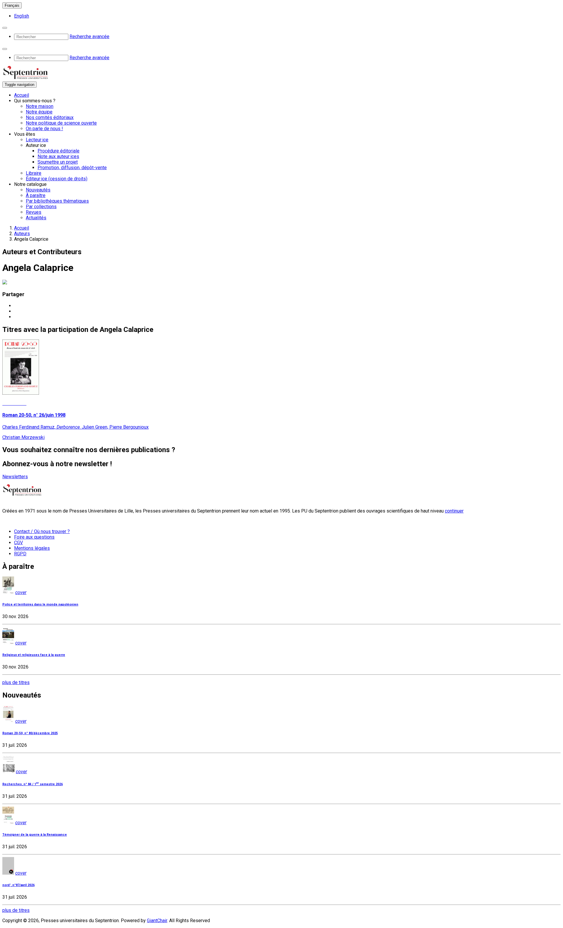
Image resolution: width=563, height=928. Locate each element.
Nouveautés (38, 190)
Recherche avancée (89, 36)
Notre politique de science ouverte (61, 123)
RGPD (20, 554)
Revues (33, 212)
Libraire (33, 173)
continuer (454, 511)
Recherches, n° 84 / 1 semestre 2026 (32, 784)
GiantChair (157, 920)
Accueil (21, 95)
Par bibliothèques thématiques (57, 201)
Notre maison (39, 106)
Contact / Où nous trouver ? (42, 531)
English (21, 16)
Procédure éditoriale (58, 151)
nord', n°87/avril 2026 (18, 885)
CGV (18, 542)
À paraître (35, 195)
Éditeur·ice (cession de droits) (56, 178)
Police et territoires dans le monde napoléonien (40, 604)
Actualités (36, 217)
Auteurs (22, 233)
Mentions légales (32, 548)
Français (12, 5)
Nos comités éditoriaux (50, 117)
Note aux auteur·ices (58, 156)
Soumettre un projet (58, 162)
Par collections (41, 206)
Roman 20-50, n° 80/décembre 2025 (30, 733)
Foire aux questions (34, 537)
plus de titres (16, 682)
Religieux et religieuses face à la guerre (33, 655)
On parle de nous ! (44, 128)
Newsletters (15, 476)
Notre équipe (39, 112)
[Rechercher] (4, 28)
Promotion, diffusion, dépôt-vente (72, 167)
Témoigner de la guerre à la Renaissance (34, 835)
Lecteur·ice (37, 139)
